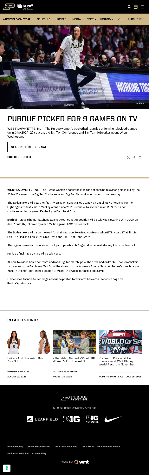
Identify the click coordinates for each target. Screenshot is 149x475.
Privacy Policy (15, 446)
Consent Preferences (38, 446)
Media (76, 19)
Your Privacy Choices (108, 446)
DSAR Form (87, 446)
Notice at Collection (18, 453)
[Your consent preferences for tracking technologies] (6, 468)
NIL (120, 19)
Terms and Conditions (65, 446)
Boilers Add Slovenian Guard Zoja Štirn (26, 360)
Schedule (43, 19)
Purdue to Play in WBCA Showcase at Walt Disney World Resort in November (117, 361)
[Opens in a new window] (42, 419)
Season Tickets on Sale (29, 148)
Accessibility (39, 453)
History (105, 19)
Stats (90, 19)
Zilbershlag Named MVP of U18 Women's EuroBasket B (74, 360)
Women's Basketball (19, 372)
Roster (61, 19)
